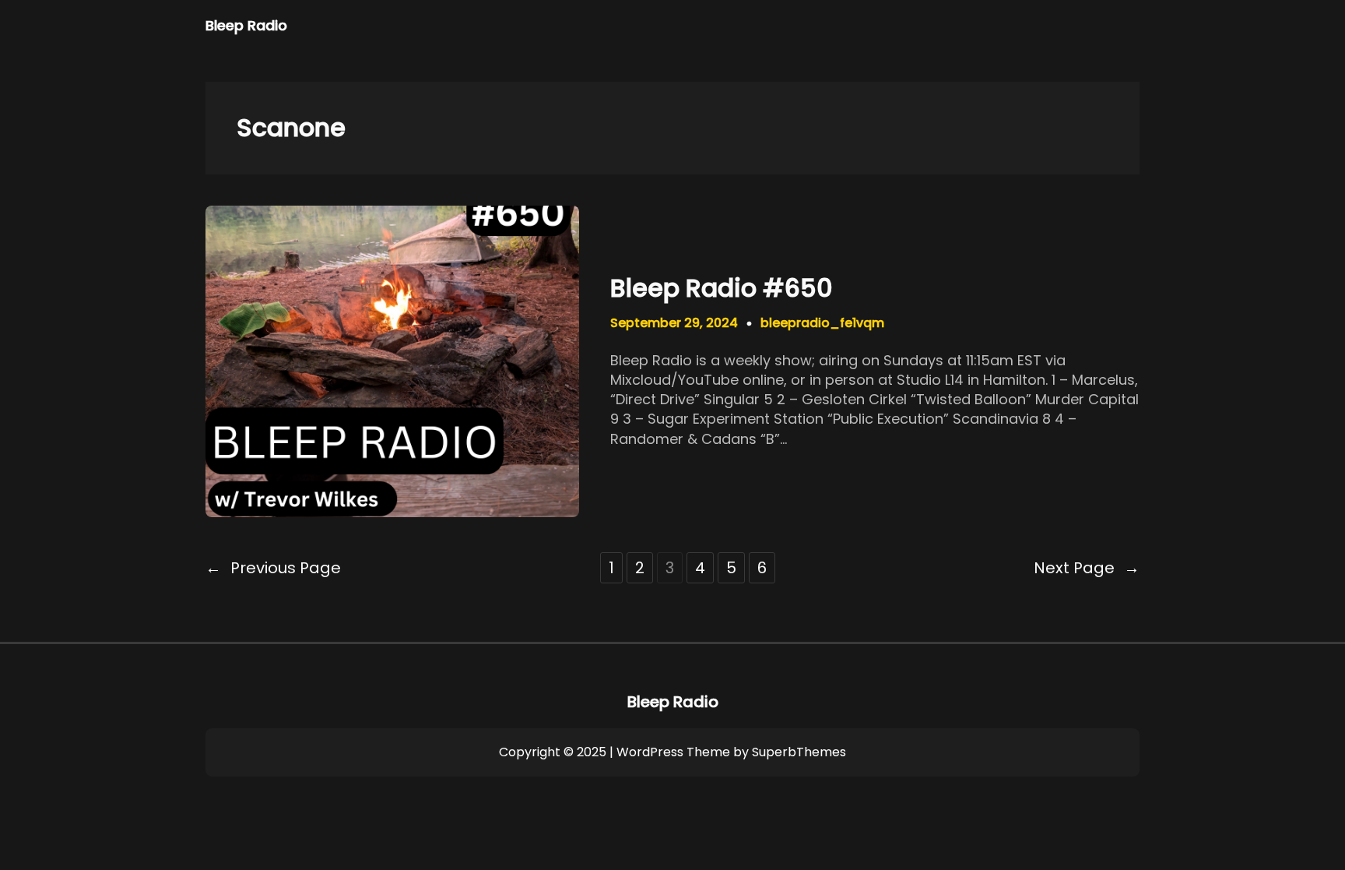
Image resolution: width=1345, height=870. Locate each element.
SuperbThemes (799, 752)
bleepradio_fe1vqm (822, 323)
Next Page (1087, 568)
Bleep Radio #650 (721, 288)
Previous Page (273, 568)
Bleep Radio (246, 25)
